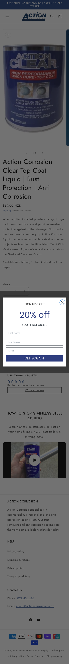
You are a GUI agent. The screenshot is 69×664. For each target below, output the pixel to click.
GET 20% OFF (34, 358)
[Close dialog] (62, 302)
